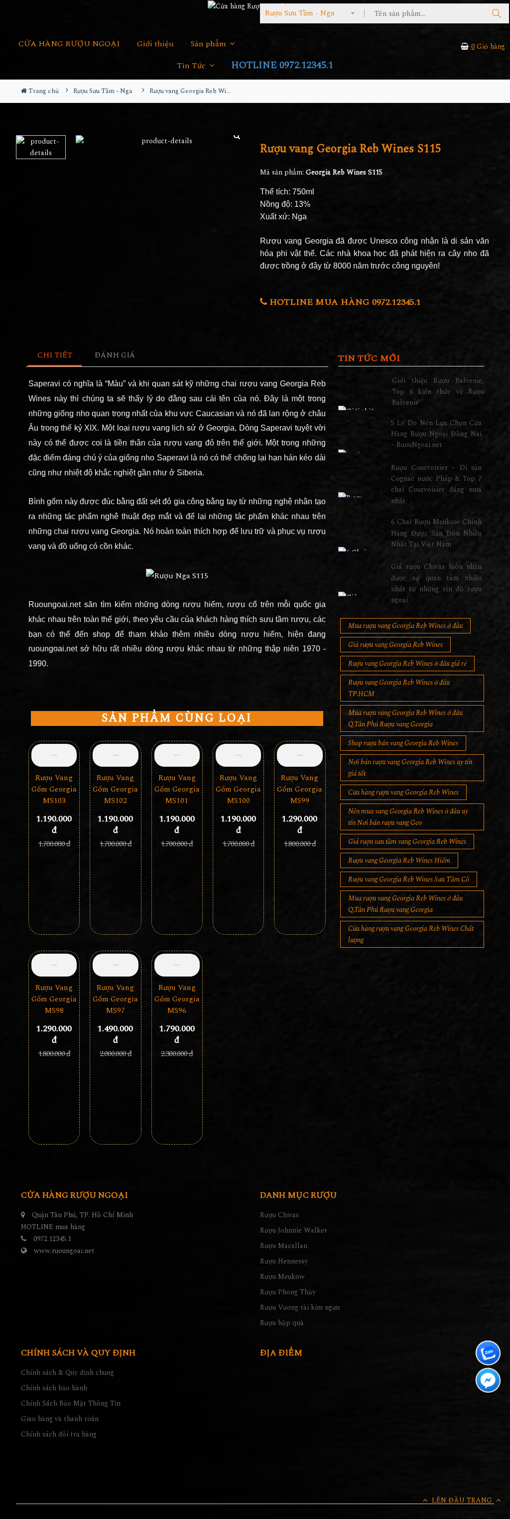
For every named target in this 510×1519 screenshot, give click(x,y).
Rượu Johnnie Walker (293, 1230)
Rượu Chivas (279, 1215)
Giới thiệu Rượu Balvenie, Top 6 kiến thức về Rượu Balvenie (438, 391)
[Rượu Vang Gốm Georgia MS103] (54, 755)
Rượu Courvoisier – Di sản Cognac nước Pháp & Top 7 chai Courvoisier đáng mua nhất (436, 484)
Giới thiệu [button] (155, 44)
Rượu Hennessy (284, 1261)
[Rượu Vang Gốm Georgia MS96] (177, 965)
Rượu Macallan (283, 1246)
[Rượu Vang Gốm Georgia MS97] (115, 965)
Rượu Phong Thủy (288, 1292)
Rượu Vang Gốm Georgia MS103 (54, 789)
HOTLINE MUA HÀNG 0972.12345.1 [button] (344, 302)
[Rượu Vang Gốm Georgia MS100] (238, 755)
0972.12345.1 (52, 1239)
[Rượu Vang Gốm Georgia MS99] (299, 755)
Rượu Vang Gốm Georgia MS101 (177, 789)
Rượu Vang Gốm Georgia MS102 (115, 789)
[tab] (55, 355)
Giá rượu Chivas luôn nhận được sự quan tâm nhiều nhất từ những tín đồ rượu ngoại (436, 583)
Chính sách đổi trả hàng (59, 1434)
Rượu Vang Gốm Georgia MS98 (54, 999)
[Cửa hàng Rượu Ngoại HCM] (255, 6)
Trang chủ (43, 91)
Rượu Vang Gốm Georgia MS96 (177, 999)
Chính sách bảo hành (54, 1388)
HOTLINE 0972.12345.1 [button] (282, 65)
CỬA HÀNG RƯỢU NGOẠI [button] (69, 44)
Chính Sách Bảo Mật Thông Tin (71, 1403)
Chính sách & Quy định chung (67, 1372)
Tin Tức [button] (192, 66)
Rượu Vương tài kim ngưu (300, 1307)
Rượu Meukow (282, 1276)
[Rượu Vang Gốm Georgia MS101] (177, 755)
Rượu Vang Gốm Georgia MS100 (238, 789)
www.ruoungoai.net (64, 1251)
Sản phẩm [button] (209, 44)
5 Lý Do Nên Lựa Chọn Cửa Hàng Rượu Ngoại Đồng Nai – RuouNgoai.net (436, 434)
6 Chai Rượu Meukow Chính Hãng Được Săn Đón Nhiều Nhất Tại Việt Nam (436, 533)
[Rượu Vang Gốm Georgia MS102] (115, 755)
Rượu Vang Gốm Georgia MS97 (115, 999)
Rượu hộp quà (282, 1323)
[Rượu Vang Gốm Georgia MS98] (54, 965)
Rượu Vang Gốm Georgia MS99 (299, 789)
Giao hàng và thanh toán (60, 1419)
